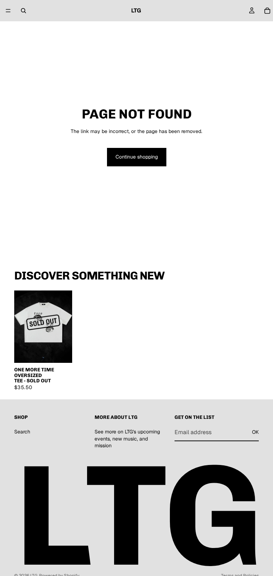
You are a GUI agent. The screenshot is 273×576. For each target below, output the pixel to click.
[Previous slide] (22, 326)
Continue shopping (137, 157)
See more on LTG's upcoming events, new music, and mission (127, 438)
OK (255, 432)
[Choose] (61, 351)
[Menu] (8, 10)
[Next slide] (64, 326)
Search (22, 431)
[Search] (23, 10)
